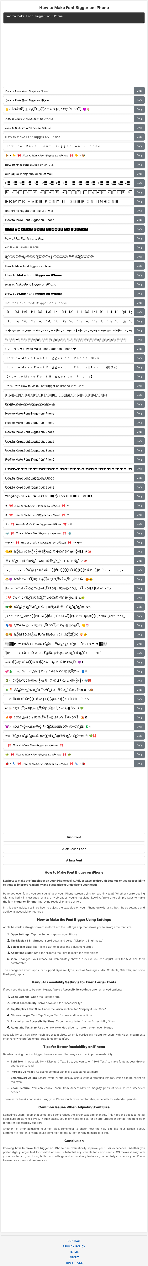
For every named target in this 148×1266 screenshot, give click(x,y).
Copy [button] (139, 90)
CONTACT (74, 1240)
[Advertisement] (74, 57)
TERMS (74, 1251)
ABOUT (74, 1257)
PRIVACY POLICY (74, 1246)
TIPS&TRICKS (74, 1262)
